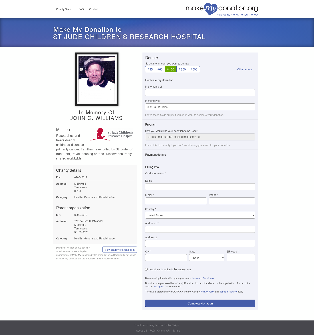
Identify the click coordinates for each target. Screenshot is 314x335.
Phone (213, 195)
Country (150, 209)
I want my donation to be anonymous (170, 269)
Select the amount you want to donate (167, 63)
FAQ (81, 9)
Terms (176, 330)
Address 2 (151, 237)
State (193, 251)
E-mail (149, 195)
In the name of (153, 86)
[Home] (223, 9)
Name (149, 180)
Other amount (245, 69)
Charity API (163, 330)
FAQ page (159, 286)
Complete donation (200, 303)
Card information (155, 173)
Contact (93, 9)
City (148, 251)
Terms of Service (228, 291)
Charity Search (64, 9)
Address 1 (151, 223)
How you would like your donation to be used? (171, 131)
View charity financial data (120, 249)
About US (141, 330)
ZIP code (233, 251)
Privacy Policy (207, 291)
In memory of (152, 100)
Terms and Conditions (203, 278)
